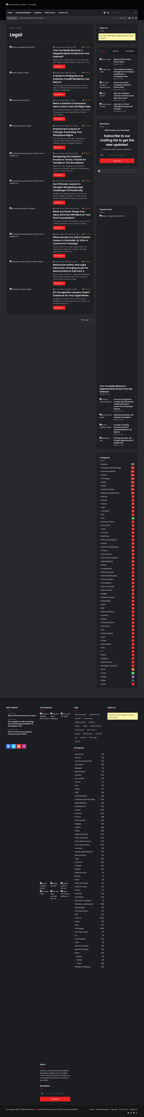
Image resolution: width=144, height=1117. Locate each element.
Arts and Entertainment (109, 558)
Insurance (104, 615)
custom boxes (88, 718)
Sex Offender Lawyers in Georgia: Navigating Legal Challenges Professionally (68, 187)
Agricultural (105, 626)
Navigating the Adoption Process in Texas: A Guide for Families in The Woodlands (69, 159)
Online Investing (107, 633)
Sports (103, 604)
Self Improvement (107, 622)
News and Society (107, 586)
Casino (103, 529)
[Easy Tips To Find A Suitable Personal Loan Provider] (106, 107)
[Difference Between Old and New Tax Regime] (106, 418)
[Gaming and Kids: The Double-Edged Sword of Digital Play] (106, 441)
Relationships (106, 601)
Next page (85, 320)
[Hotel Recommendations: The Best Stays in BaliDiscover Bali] (45, 893)
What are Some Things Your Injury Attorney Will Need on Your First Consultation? (72, 214)
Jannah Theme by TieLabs (47, 1109)
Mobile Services (106, 662)
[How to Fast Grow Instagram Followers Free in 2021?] (106, 85)
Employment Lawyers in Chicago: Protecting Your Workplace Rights (67, 132)
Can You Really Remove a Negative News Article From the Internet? (71, 53)
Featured (104, 496)
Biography (104, 658)
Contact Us (63, 13)
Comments (130, 51)
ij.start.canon (91, 730)
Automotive (105, 511)
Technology (105, 478)
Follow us (111, 707)
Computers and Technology (111, 468)
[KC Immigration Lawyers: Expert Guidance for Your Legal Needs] (30, 299)
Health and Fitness (108, 489)
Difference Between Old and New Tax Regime (35, 18)
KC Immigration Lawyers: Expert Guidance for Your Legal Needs (71, 294)
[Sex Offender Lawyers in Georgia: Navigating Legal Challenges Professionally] (30, 191)
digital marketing (80, 722)
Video (103, 648)
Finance (104, 504)
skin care (83, 737)
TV (102, 651)
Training (77, 741)
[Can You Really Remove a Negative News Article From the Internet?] (30, 57)
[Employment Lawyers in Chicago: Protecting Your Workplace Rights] (30, 136)
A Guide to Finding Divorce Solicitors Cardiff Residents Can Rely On (71, 79)
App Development (80, 714)
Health (103, 482)
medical (77, 734)
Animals (104, 619)
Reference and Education (110, 493)
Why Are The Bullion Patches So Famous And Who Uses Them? (124, 95)
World (103, 669)
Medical (104, 565)
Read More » (59, 66)
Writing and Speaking (108, 540)
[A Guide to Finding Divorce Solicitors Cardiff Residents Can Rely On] (30, 83)
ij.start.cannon (79, 730)
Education (92, 722)
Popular (103, 51)
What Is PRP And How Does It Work (122, 60)
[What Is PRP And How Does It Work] (106, 62)
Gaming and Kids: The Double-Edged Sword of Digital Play (124, 440)
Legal (103, 507)
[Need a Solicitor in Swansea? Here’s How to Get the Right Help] (30, 110)
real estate (98, 734)
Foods (103, 680)
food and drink (106, 554)
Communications (107, 579)
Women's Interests (107, 597)
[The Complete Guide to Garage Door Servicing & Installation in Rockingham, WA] (106, 72)
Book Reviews (106, 644)
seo (76, 737)
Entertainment (106, 583)
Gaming (104, 543)
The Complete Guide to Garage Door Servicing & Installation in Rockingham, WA (124, 73)
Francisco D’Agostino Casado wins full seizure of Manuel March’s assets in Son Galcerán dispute (124, 404)
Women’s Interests (107, 612)
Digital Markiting (107, 561)
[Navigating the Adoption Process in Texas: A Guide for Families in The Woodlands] (30, 163)
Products (104, 550)
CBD (102, 608)
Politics (103, 655)
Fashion (104, 486)
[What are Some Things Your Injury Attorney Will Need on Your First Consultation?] (30, 218)
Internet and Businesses (109, 547)
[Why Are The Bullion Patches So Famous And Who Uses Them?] (106, 96)
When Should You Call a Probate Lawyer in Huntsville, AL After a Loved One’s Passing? (71, 240)
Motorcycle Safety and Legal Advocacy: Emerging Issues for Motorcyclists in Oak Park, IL (70, 268)
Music (103, 637)
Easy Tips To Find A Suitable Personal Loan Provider (123, 106)
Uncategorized (106, 568)
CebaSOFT (74, 1109)
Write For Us (50, 13)
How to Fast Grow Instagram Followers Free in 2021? (122, 84)
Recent (116, 51)
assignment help (94, 714)
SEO (102, 514)
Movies (103, 640)
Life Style (104, 532)
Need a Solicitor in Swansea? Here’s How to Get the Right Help (71, 105)
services (104, 475)
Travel (103, 673)
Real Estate (105, 536)
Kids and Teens (106, 590)
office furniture (87, 734)
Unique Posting (59, 47)
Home (10, 13)
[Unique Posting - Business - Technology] (21, 4)
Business (38, 13)
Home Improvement (23, 13)
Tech (103, 518)
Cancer (103, 684)
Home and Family (107, 572)
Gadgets (104, 594)
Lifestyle (104, 500)
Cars (102, 630)
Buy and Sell (105, 525)
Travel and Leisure (107, 522)
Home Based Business (109, 576)
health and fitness (95, 726)
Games (103, 677)
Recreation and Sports (109, 666)
